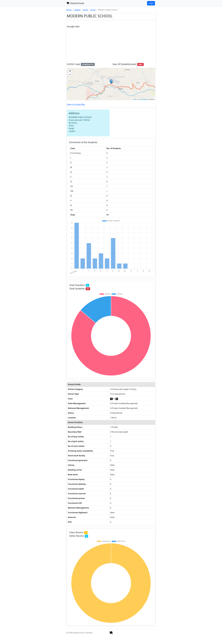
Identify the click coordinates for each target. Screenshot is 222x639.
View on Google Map (76, 104)
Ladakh (77, 10)
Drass (93, 10)
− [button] (70, 74)
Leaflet (134, 99)
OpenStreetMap (143, 99)
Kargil (85, 10)
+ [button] (70, 70)
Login (151, 3)
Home (68, 10)
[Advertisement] (111, 46)
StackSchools (77, 3)
